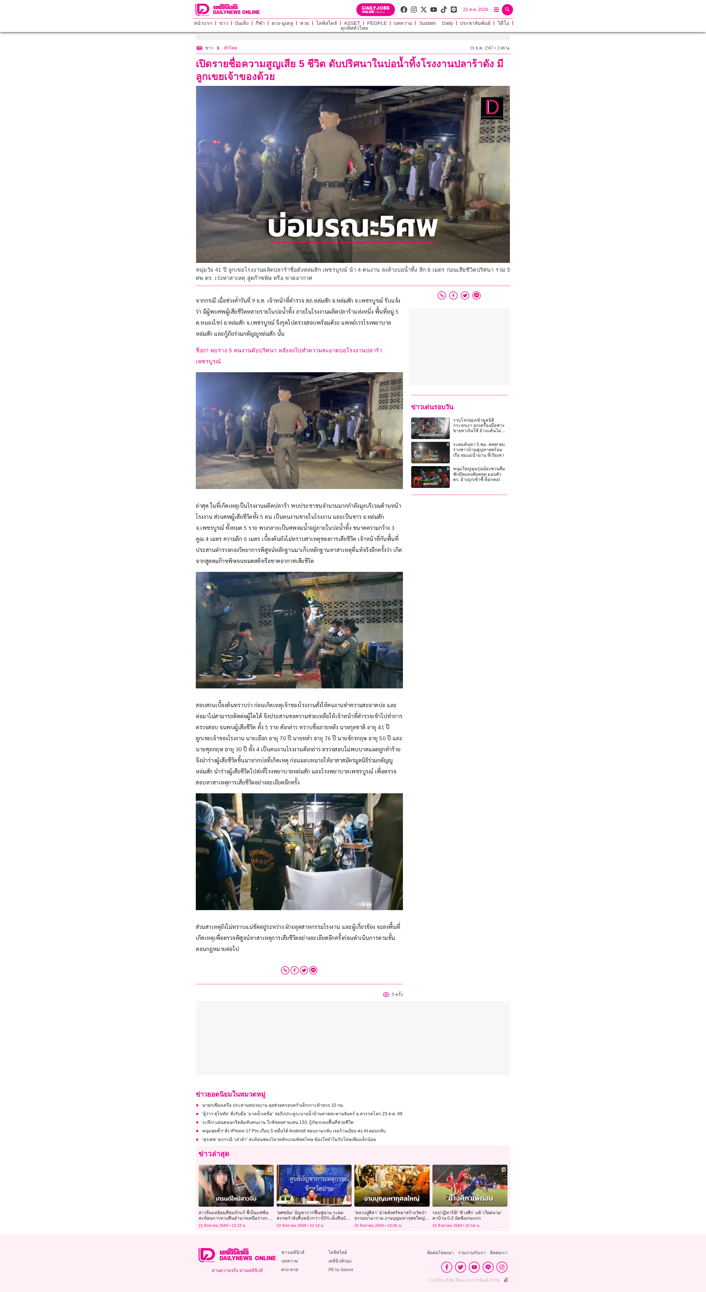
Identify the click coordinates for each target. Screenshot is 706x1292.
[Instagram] (501, 1267)
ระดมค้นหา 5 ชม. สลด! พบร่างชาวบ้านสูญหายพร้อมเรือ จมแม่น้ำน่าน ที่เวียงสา (479, 449)
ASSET (352, 23)
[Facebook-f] (446, 1267)
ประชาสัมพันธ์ (475, 23)
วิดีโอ (503, 23)
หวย (304, 23)
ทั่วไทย (230, 48)
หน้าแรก (203, 23)
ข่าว (223, 23)
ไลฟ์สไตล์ (326, 23)
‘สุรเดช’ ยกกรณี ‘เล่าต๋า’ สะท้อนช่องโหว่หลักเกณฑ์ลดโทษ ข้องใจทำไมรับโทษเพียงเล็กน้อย (289, 1139)
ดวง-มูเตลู (282, 23)
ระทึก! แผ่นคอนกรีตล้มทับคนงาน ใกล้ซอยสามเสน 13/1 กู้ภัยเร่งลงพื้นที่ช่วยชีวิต (278, 1122)
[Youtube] (474, 1267)
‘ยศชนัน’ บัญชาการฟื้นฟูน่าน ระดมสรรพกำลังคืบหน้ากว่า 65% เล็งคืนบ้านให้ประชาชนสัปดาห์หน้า (314, 1217)
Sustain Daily (436, 23)
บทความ (403, 23)
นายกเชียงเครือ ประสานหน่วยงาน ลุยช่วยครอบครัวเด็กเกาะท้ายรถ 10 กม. (273, 1105)
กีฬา (260, 23)
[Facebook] (294, 970)
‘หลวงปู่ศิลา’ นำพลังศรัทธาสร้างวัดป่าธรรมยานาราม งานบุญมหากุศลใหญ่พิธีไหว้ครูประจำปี (390, 1217)
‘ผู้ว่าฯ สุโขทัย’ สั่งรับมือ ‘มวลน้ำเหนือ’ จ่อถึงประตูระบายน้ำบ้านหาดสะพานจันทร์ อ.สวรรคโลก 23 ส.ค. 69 (302, 1113)
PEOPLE (377, 23)
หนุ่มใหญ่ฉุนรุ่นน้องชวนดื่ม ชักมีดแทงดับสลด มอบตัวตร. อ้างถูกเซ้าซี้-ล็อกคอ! (479, 474)
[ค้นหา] (507, 9)
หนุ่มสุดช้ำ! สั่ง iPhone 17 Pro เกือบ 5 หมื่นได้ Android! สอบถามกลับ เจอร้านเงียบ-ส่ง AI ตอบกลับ (294, 1131)
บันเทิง (242, 23)
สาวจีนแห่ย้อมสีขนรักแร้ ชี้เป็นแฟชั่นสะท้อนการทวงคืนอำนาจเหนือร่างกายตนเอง (235, 1217)
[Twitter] (304, 970)
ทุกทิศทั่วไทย (354, 28)
